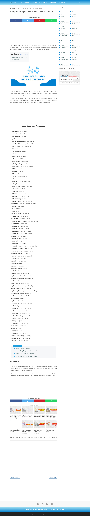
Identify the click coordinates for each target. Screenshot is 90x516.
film (62, 40)
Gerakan (63, 42)
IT (61, 54)
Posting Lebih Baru (15, 477)
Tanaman (74, 47)
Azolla (62, 19)
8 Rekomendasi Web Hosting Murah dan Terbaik (69, 79)
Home (20, 2)
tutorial (73, 62)
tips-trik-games (75, 54)
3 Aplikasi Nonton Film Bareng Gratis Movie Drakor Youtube (27, 416)
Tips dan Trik (61, 2)
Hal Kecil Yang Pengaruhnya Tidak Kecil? (26, 351)
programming (75, 26)
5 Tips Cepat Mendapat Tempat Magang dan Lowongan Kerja (15, 416)
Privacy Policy (53, 509)
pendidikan (74, 19)
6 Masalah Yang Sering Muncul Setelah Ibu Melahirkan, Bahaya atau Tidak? (27, 431)
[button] (11, 53)
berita (62, 21)
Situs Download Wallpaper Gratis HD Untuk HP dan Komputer (38, 431)
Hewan (62, 45)
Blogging (26, 2)
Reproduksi (74, 28)
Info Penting (42, 2)
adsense (63, 11)
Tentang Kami (29, 509)
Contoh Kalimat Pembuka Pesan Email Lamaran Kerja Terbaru (51, 416)
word (73, 64)
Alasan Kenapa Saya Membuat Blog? (25, 353)
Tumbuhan (74, 59)
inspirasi (63, 52)
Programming (52, 2)
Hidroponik (63, 47)
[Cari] (79, 2)
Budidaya (63, 28)
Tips (73, 52)
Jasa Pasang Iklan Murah (41, 509)
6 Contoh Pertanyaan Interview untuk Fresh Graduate (15, 430)
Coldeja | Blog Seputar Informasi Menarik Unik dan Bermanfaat (51, 514)
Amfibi (62, 16)
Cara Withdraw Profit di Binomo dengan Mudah (39, 416)
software (74, 42)
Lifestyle (74, 11)
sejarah (73, 35)
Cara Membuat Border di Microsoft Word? (27, 356)
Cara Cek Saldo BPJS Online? (23, 348)
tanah (73, 45)
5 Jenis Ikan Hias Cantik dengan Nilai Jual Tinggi (51, 430)
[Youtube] (52, 504)
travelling (74, 57)
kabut (62, 57)
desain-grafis (64, 35)
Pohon (73, 23)
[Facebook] (38, 504)
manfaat (74, 14)
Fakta (62, 38)
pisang (73, 21)
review (73, 33)
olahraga (74, 16)
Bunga (62, 31)
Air (61, 14)
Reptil (73, 31)
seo (72, 40)
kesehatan (63, 62)
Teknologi (34, 2)
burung (62, 33)
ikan (62, 50)
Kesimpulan (15, 59)
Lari (62, 64)
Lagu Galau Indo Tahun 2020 (19, 57)
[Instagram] (43, 504)
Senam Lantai (75, 38)
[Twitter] (47, 504)
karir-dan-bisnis (64, 59)
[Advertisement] (33, 33)
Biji (61, 23)
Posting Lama (53, 477)
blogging (63, 26)
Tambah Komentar (26, 14)
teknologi (74, 50)
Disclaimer (61, 509)
